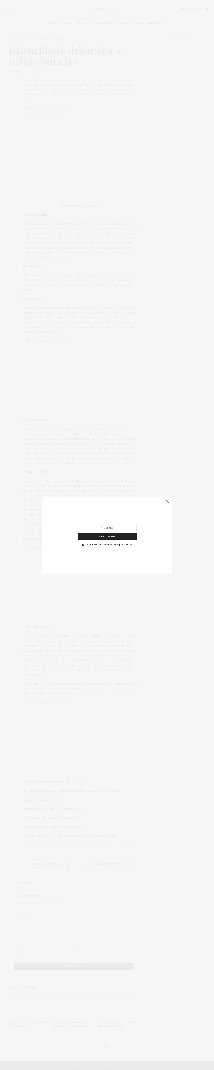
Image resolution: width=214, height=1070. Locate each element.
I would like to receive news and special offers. (109, 545)
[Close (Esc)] (167, 501)
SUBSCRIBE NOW (107, 536)
